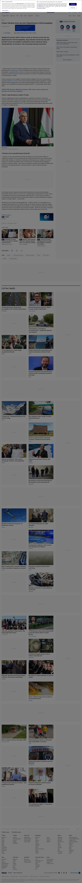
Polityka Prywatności (5, 10)
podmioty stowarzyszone (20, 3)
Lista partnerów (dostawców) (41, 8)
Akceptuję (73, 4)
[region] (41, 6)
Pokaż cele (73, 7)
